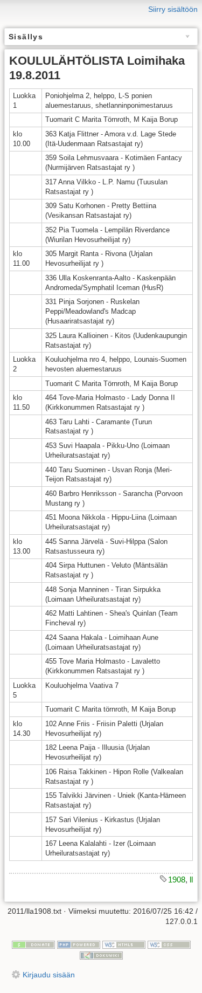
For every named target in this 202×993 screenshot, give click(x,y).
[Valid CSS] (169, 944)
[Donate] (33, 944)
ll (191, 879)
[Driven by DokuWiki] (101, 954)
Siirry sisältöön (173, 9)
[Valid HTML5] (123, 944)
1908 (176, 879)
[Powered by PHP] (78, 944)
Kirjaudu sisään (49, 974)
